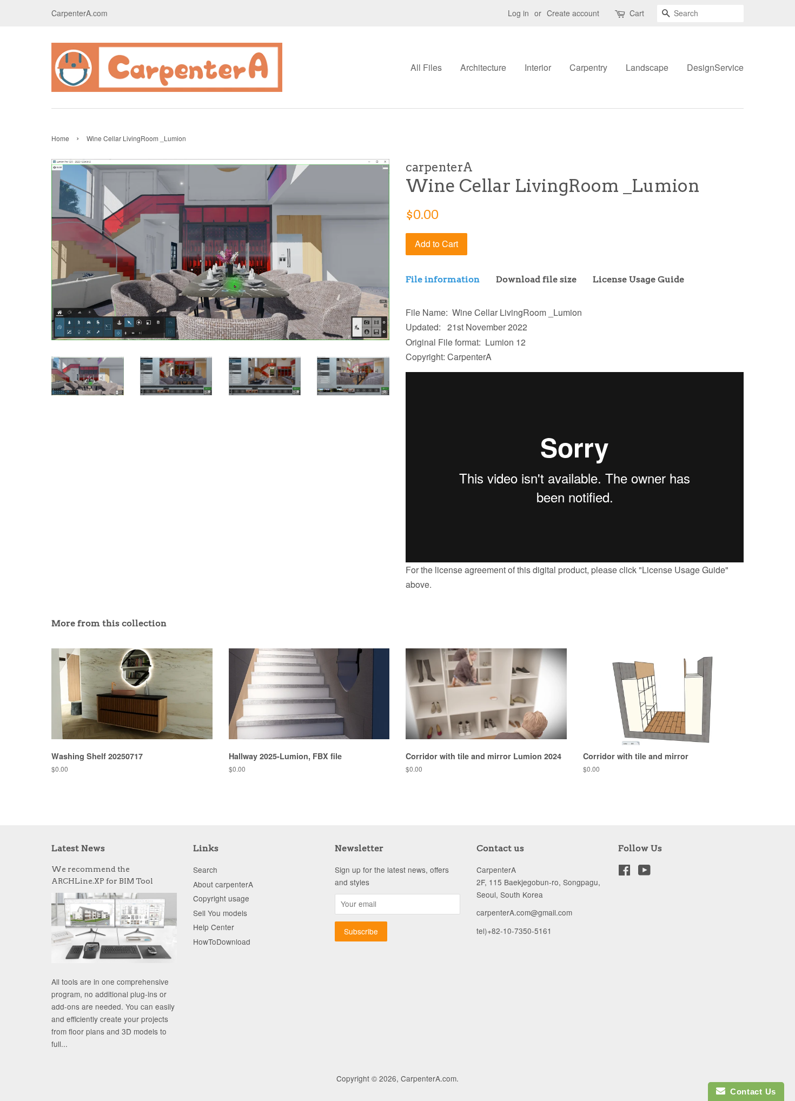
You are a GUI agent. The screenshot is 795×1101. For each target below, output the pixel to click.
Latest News (78, 848)
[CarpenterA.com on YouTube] (644, 871)
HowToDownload (221, 941)
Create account (573, 13)
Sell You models (220, 912)
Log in (518, 13)
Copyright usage (221, 898)
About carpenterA (223, 884)
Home (60, 138)
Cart (637, 13)
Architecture (483, 67)
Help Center (213, 926)
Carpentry (588, 67)
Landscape (647, 67)
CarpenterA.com (428, 1078)
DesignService (715, 67)
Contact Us (750, 1091)
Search (205, 869)
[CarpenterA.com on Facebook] (624, 871)
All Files (426, 67)
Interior (538, 67)
